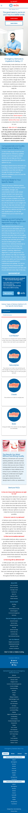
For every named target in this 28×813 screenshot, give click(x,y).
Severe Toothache (14, 731)
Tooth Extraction (14, 740)
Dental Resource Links (14, 608)
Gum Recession (14, 703)
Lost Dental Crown (14, 708)
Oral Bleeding (14, 716)
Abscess (14, 675)
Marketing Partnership (14, 644)
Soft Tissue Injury (14, 734)
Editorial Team (14, 596)
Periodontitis (14, 723)
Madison (14, 773)
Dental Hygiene (14, 611)
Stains (14, 736)
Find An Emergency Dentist (14, 757)
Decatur (14, 764)
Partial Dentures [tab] (7, 315)
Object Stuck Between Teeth (14, 714)
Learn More (14, 23)
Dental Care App (14, 629)
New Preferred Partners (14, 636)
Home (10, 9)
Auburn (14, 759)
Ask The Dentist (14, 585)
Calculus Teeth (14, 679)
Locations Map (14, 634)
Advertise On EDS (14, 646)
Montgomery (14, 777)
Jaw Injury (14, 705)
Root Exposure (14, 729)
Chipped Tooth (14, 682)
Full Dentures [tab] (6, 311)
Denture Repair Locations (14, 781)
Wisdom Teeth (14, 742)
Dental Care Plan (14, 587)
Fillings (14, 695)
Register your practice (14, 642)
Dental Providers (14, 621)
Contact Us (14, 592)
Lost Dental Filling (14, 710)
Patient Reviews (14, 598)
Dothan (14, 766)
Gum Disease (14, 701)
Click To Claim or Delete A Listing (14, 652)
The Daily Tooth (14, 589)
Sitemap (14, 627)
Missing (14, 712)
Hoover (14, 793)
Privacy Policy (14, 811)
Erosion (14, 692)
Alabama (5, 753)
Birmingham (14, 762)
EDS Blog (14, 604)
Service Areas (14, 623)
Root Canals (14, 727)
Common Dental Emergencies (14, 684)
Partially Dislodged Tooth (14, 721)
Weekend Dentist (14, 625)
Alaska (12, 753)
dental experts (18, 115)
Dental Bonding (14, 688)
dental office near (14, 120)
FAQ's (14, 606)
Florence (14, 768)
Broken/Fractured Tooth (14, 677)
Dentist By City (14, 631)
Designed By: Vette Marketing (14, 809)
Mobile (14, 775)
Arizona (20, 753)
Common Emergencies (14, 613)
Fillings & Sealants (14, 697)
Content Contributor (14, 648)
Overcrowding (14, 718)
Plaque (14, 725)
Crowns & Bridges (14, 686)
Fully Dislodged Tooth (14, 699)
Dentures (13, 9)
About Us (14, 594)
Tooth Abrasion (14, 738)
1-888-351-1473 (12, 127)
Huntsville (14, 770)
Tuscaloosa (14, 779)
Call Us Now (14, 18)
